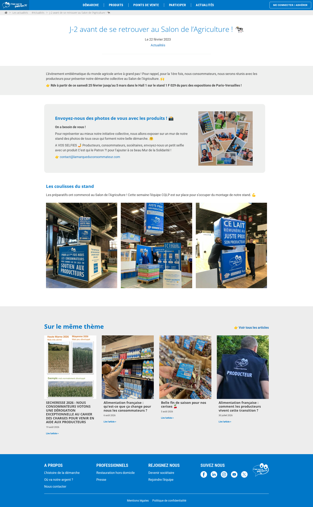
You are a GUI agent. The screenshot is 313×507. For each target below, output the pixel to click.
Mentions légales (138, 500)
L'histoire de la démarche (62, 472)
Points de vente (146, 5)
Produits (116, 5)
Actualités (205, 5)
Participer (177, 5)
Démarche (91, 5)
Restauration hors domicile (115, 472)
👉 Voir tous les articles (251, 327)
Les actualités (20, 12)
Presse (101, 479)
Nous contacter (55, 486)
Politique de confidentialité (169, 500)
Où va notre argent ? (58, 479)
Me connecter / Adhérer (290, 5)
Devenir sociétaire (161, 472)
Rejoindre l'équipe (161, 479)
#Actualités (38, 12)
